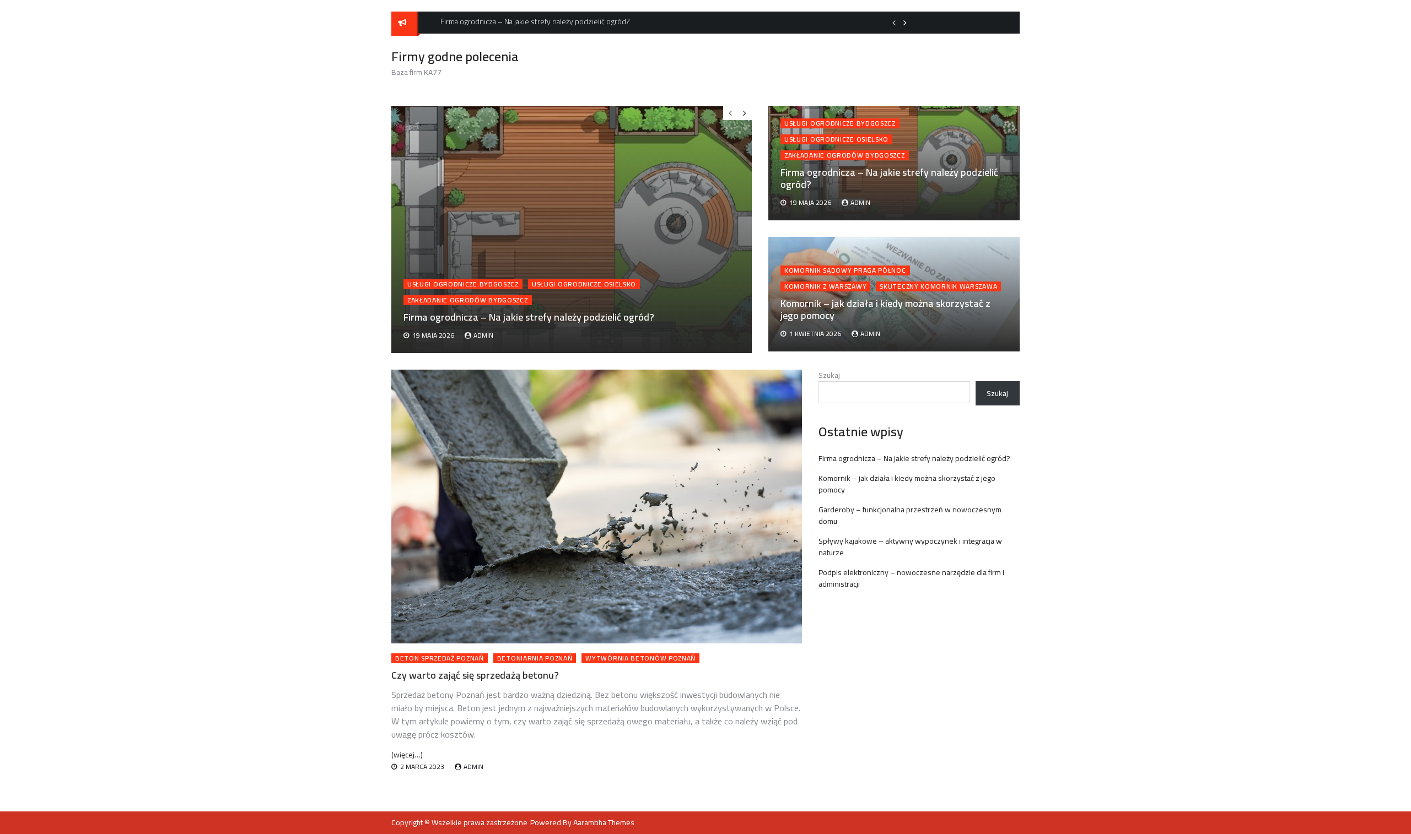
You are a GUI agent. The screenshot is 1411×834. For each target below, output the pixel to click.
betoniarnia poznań (535, 658)
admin (860, 202)
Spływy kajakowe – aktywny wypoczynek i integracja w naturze (910, 547)
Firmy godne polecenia (455, 56)
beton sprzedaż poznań (439, 658)
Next (905, 22)
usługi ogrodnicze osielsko (836, 139)
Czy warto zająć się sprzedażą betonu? (475, 675)
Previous (894, 22)
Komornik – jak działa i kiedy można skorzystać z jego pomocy (885, 309)
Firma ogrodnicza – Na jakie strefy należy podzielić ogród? (889, 178)
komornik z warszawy (825, 286)
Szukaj (829, 375)
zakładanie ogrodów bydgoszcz (844, 155)
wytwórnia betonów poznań (640, 658)
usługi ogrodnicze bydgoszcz (840, 123)
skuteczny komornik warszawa (938, 286)
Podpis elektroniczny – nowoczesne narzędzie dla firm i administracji (911, 578)
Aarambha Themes (603, 822)
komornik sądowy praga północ (845, 270)
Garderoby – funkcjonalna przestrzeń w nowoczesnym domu (909, 515)
